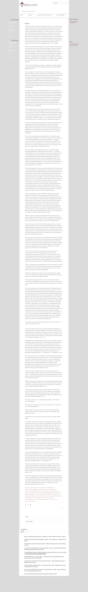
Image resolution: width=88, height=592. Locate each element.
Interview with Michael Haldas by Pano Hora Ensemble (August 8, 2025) (40, 573)
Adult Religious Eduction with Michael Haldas (36, 553)
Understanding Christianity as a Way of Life (31, 5)
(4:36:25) (39, 571)
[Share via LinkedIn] (30, 504)
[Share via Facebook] (25, 504)
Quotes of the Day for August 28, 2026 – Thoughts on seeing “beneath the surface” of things (45, 536)
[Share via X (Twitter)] (28, 504)
